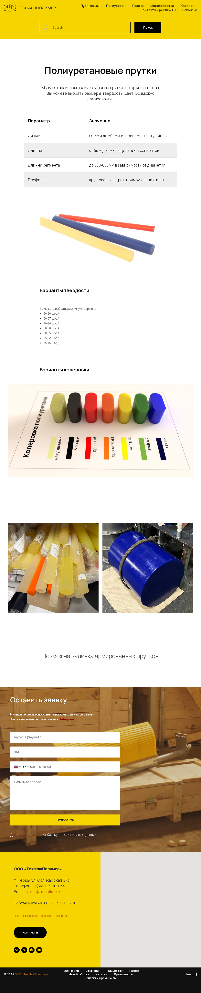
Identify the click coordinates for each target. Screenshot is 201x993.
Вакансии (189, 10)
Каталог (187, 6)
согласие (26, 834)
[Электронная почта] (39, 950)
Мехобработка (162, 6)
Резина (138, 6)
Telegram (66, 719)
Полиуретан (116, 6)
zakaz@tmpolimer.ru (44, 891)
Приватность (123, 974)
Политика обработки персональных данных (41, 916)
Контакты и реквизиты (158, 10)
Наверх (190, 974)
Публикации (90, 6)
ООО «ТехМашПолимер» (31, 974)
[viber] (32, 950)
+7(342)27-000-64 (48, 886)
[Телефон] (17, 950)
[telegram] (24, 950)
